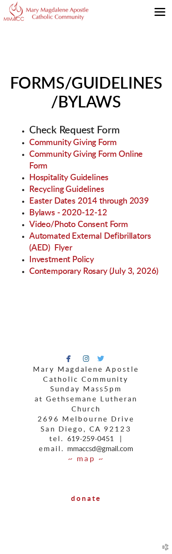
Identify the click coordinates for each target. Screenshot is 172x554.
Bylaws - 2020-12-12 (68, 213)
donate (86, 498)
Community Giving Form (72, 142)
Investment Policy (61, 259)
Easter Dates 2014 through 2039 (89, 201)
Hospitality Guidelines (69, 178)
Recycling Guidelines (66, 189)
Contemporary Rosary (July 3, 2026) (93, 271)
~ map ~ (86, 459)
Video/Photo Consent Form (78, 224)
